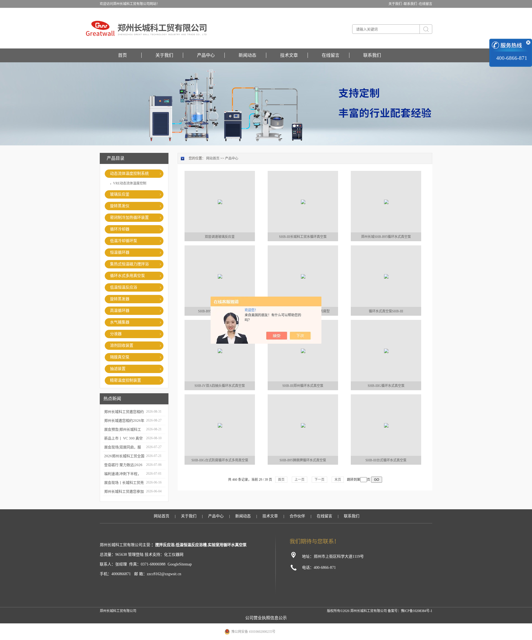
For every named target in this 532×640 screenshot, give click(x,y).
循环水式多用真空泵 (127, 276)
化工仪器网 (173, 554)
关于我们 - (396, 4)
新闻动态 (247, 55)
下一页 (319, 480)
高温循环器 (119, 311)
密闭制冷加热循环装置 (129, 217)
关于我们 (164, 55)
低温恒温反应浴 (123, 287)
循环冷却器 (119, 229)
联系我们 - (411, 4)
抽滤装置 (118, 369)
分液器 (116, 334)
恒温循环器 (119, 252)
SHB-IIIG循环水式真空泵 (386, 386)
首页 (122, 55)
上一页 (300, 480)
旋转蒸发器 (119, 299)
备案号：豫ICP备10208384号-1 (410, 611)
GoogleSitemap (180, 564)
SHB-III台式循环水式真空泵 (385, 460)
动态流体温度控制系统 (129, 173)
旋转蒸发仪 (119, 206)
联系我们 (372, 55)
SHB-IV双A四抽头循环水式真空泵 (220, 386)
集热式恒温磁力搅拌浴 (129, 264)
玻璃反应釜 (119, 194)
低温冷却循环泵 (123, 241)
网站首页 (212, 158)
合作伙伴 (297, 516)
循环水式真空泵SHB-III (386, 311)
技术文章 (289, 55)
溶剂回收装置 (121, 345)
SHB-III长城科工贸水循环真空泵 (303, 237)
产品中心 (206, 55)
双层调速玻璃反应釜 (220, 237)
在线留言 (425, 4)
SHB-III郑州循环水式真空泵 (302, 386)
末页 (337, 480)
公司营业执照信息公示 (266, 618)
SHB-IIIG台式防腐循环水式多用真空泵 (219, 460)
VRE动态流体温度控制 (129, 183)
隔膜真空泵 (119, 357)
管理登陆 (136, 554)
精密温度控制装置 (125, 380)
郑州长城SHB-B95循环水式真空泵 (386, 237)
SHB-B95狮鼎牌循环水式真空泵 (303, 460)
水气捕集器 (119, 322)
